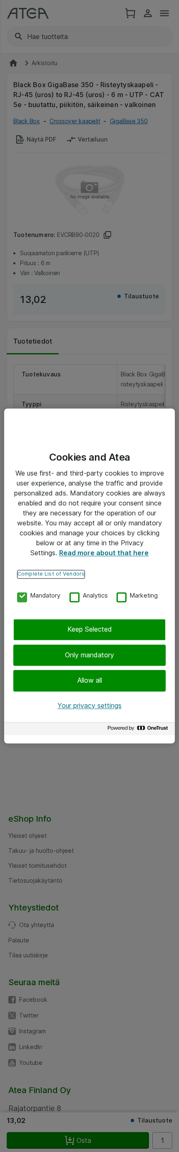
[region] (89, 575)
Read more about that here (104, 553)
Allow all (89, 680)
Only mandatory (89, 655)
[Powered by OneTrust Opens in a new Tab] (139, 730)
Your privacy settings (89, 705)
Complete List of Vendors (51, 574)
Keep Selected (89, 629)
